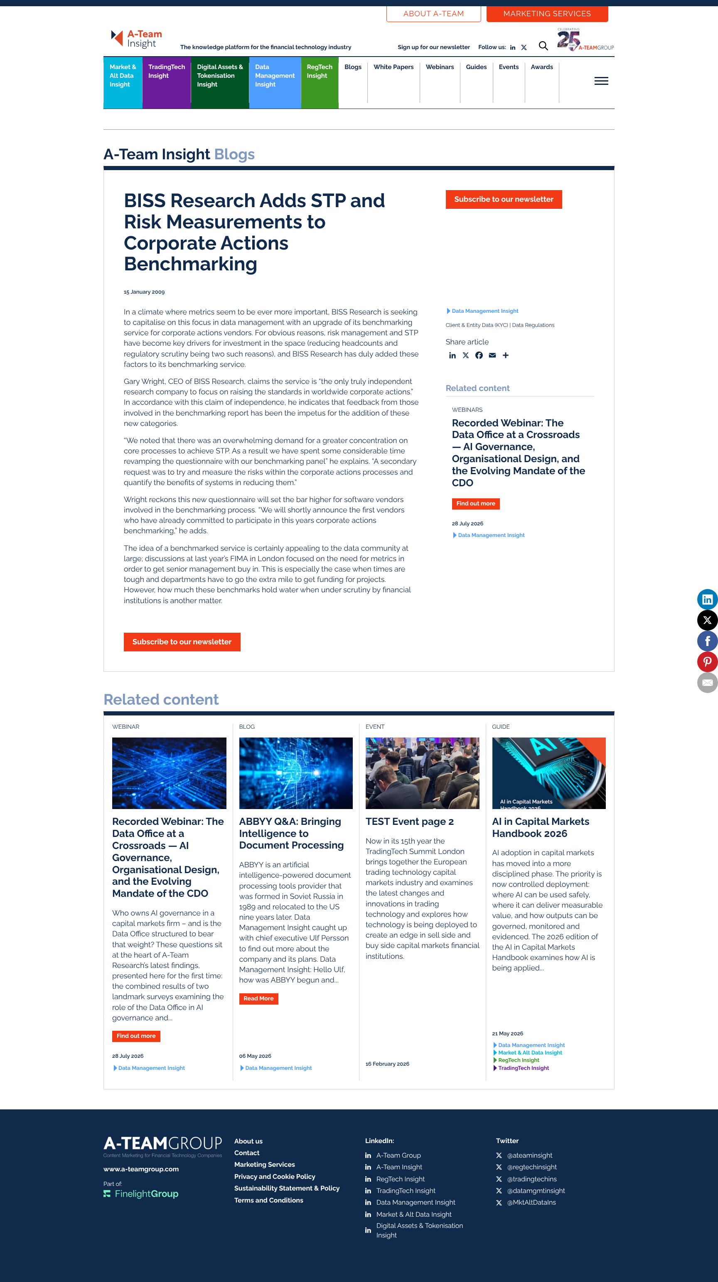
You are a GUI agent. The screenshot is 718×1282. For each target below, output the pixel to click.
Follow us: (492, 47)
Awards (542, 67)
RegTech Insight (319, 71)
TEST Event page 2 (410, 821)
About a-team (433, 14)
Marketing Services (547, 14)
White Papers (394, 67)
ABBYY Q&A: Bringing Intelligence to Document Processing (291, 833)
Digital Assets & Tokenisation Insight (220, 75)
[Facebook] (707, 641)
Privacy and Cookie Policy (274, 1177)
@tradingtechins (532, 1179)
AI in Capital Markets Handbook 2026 (541, 827)
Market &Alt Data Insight (123, 75)
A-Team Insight (399, 1167)
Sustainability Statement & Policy (287, 1188)
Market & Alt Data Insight (531, 1053)
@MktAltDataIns (531, 1202)
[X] (707, 620)
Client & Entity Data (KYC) (477, 325)
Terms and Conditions (268, 1200)
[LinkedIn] (707, 599)
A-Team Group (398, 1155)
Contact (247, 1153)
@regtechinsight (532, 1167)
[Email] (707, 682)
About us (248, 1141)
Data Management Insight (275, 75)
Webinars (440, 67)
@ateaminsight (530, 1155)
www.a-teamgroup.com (141, 1169)
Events (509, 67)
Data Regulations (533, 325)
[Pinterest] (707, 661)
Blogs (352, 67)
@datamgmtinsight (536, 1191)
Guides (476, 67)
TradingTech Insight (166, 71)
